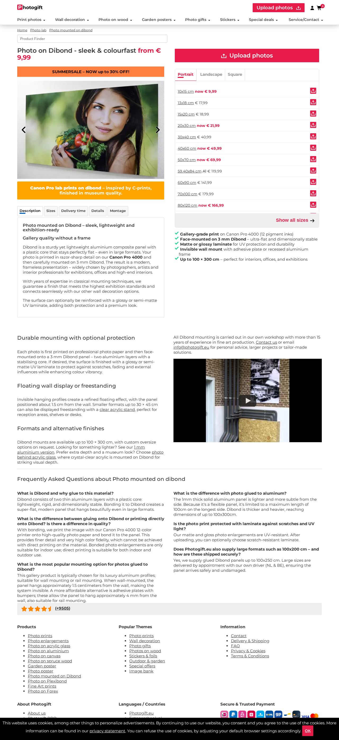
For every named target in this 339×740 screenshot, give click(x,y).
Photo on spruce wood (50, 660)
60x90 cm (187, 182)
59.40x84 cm (190, 171)
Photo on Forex (43, 691)
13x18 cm (186, 102)
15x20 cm (186, 114)
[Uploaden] (313, 91)
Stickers (227, 19)
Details (97, 211)
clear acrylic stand (117, 409)
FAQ (235, 645)
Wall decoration (70, 19)
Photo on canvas (44, 655)
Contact (239, 635)
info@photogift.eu (191, 347)
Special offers (142, 665)
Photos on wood (145, 650)
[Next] (157, 129)
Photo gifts (195, 19)
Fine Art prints (42, 686)
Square (235, 74)
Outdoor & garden (147, 660)
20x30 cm (187, 125)
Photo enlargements (48, 640)
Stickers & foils (143, 655)
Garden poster (42, 665)
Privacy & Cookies (248, 650)
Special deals (261, 19)
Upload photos (275, 8)
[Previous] (23, 129)
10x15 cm (186, 91)
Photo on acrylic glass (49, 645)
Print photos (29, 19)
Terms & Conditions (250, 655)
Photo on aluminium (48, 650)
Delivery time (73, 211)
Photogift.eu (141, 713)
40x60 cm (187, 148)
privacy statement (107, 730)
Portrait (186, 74)
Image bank (141, 670)
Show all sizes (293, 220)
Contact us (266, 342)
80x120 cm (187, 205)
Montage (118, 211)
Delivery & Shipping (250, 640)
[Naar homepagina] (30, 7)
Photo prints (40, 635)
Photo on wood (113, 19)
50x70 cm (187, 159)
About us (37, 713)
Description (30, 211)
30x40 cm (187, 137)
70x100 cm (187, 194)
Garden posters (157, 19)
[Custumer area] (312, 7)
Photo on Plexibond (47, 681)
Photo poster (40, 670)
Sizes (50, 211)
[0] (319, 7)
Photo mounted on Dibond (54, 676)
